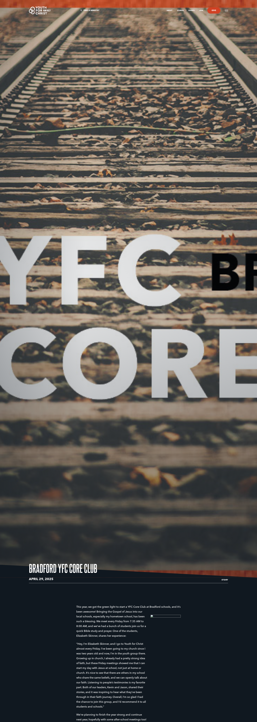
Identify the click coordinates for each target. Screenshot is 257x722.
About (170, 10)
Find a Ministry (91, 10)
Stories (180, 10)
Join (201, 10)
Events (191, 10)
